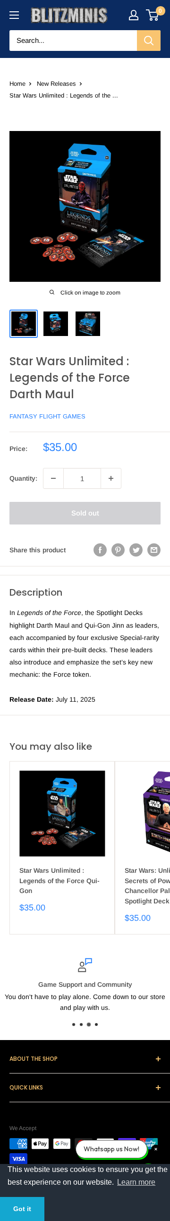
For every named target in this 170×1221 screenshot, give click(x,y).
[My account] (133, 15)
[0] (153, 15)
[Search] (149, 40)
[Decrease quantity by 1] (53, 478)
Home (17, 83)
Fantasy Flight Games (47, 416)
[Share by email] (154, 550)
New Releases (56, 83)
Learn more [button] (136, 1182)
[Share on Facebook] (100, 550)
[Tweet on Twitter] (136, 550)
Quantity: (23, 478)
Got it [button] (22, 1209)
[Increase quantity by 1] (111, 478)
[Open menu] (14, 15)
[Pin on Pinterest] (118, 550)
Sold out (85, 513)
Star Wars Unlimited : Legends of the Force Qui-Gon (59, 880)
